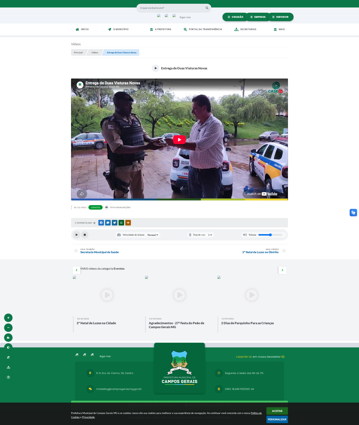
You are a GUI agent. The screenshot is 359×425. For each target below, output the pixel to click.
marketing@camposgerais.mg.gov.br (119, 389)
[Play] (76, 235)
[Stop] (84, 235)
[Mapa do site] (8, 367)
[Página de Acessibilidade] (8, 377)
